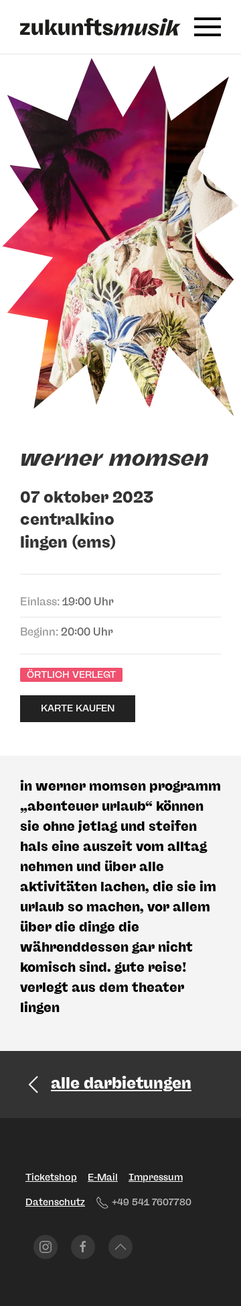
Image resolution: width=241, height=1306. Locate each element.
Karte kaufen (77, 708)
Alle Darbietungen (121, 1083)
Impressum (156, 1177)
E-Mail (103, 1177)
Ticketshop (51, 1177)
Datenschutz (55, 1202)
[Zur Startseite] (100, 27)
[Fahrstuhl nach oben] (120, 1247)
